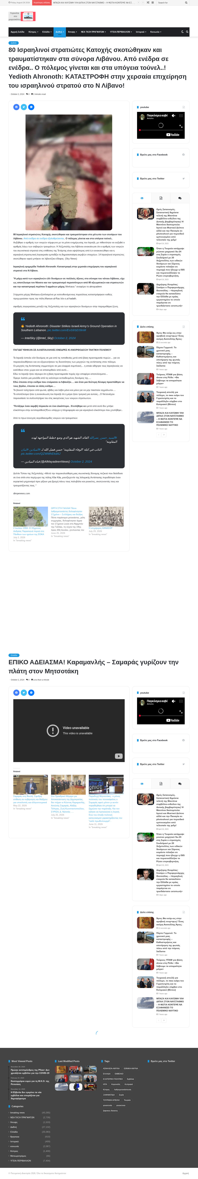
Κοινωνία (154, 32)
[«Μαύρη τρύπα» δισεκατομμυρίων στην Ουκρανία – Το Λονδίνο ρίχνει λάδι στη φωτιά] (90, 1087)
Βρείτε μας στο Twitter (152, 178)
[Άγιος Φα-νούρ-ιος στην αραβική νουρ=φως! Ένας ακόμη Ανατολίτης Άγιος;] (145, 337)
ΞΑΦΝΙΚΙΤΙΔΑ (109, 1095)
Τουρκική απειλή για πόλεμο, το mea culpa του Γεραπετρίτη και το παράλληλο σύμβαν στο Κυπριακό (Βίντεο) (170, 398)
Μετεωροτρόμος (18, 1156)
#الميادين (35, 449)
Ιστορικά (140, 32)
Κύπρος (32, 32)
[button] (69, 172)
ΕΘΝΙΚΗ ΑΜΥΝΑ (131, 1068)
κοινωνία (14, 1146)
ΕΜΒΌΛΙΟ (119, 1074)
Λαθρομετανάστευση (122, 1090)
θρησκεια (14, 1137)
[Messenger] (31, 107)
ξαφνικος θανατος (110, 1111)
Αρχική (186, 1173)
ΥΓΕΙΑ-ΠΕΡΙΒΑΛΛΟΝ (120, 32)
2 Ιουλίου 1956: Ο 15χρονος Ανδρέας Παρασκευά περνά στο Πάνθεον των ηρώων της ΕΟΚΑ (28, 531)
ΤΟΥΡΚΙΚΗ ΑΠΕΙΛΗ (111, 1100)
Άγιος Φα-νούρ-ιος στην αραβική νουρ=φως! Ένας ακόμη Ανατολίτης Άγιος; (170, 336)
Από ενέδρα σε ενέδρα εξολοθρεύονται (44, 238)
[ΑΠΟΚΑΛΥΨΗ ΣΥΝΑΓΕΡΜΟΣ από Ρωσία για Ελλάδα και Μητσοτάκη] (75, 1069)
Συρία (121, 1095)
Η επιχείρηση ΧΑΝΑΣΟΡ (100, 528)
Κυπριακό (129, 1084)
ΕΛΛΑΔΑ (106, 1074)
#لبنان (25, 449)
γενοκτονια (120, 1105)
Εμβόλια (130, 1079)
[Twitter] (24, 107)
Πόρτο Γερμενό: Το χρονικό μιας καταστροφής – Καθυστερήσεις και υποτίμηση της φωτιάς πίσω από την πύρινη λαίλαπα (168, 356)
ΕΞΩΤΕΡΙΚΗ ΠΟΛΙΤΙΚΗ (113, 1079)
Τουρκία (127, 1100)
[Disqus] (69, 598)
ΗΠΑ (105, 1084)
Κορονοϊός (115, 1084)
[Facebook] (16, 107)
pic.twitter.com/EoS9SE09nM (66, 330)
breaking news (17, 1113)
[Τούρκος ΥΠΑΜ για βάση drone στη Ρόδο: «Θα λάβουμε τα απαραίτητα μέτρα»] (145, 379)
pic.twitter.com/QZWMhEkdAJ (40, 453)
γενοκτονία (107, 1105)
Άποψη (71, 32)
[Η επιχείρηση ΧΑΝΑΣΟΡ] (106, 516)
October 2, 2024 (65, 338)
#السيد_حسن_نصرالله (103, 437)
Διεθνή (59, 32)
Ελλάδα (46, 32)
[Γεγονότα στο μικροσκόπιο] (22, 16)
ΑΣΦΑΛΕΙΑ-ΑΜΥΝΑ (111, 1068)
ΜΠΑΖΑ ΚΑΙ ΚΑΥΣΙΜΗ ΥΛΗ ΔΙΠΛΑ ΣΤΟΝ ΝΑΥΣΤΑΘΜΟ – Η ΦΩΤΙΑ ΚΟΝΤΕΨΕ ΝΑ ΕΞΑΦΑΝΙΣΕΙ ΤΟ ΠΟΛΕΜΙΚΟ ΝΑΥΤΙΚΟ (170, 419)
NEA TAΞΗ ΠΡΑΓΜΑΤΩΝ (92, 32)
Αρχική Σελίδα (17, 32)
